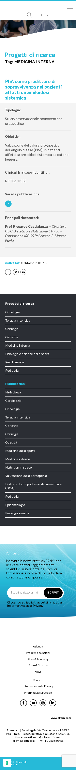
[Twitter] (16, 272)
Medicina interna (17, 345)
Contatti (38, 680)
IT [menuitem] (43, 15)
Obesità (11, 442)
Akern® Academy (38, 659)
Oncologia (12, 312)
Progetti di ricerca (19, 304)
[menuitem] (45, 15)
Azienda (38, 646)
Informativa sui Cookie (38, 693)
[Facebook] (8, 272)
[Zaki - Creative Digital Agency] (61, 763)
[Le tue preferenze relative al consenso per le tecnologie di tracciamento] (7, 763)
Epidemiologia (15, 505)
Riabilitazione (15, 362)
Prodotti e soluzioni (38, 653)
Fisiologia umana (17, 513)
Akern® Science (38, 665)
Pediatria (12, 370)
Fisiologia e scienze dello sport (27, 354)
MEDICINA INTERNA (33, 263)
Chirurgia (11, 329)
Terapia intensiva (17, 320)
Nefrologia (13, 392)
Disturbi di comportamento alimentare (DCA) (33, 486)
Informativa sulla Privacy (25, 605)
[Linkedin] (23, 272)
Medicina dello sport (20, 450)
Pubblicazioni (15, 384)
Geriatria (11, 337)
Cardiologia (13, 400)
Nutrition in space (18, 467)
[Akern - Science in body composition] (38, 7)
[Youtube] (33, 703)
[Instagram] (43, 703)
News (38, 672)
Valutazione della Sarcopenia (26, 476)
